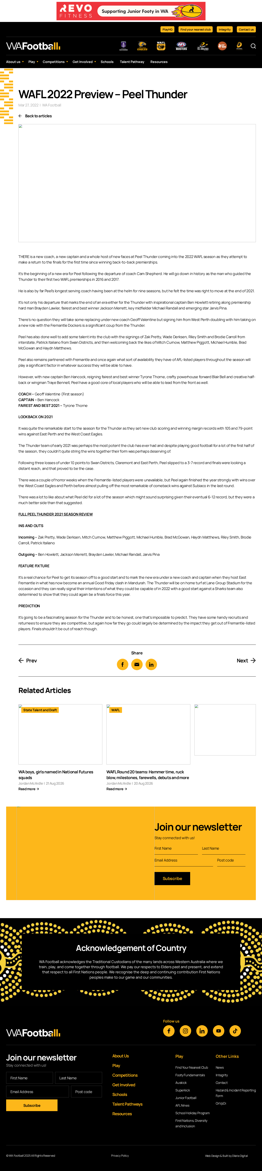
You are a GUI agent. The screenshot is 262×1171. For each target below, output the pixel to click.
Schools (107, 61)
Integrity (224, 29)
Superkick (182, 1090)
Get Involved (83, 61)
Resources (159, 61)
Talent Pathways (127, 1104)
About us (13, 61)
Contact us (246, 29)
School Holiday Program (192, 1113)
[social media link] (169, 1031)
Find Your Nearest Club (191, 1067)
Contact (222, 1082)
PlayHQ (167, 29)
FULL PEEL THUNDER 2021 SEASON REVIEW (55, 514)
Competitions (54, 61)
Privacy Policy (120, 1155)
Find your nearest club (196, 29)
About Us (120, 1056)
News (220, 1067)
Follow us (171, 1021)
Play (31, 61)
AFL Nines (182, 1105)
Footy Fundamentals (190, 1075)
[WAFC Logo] (33, 46)
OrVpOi (221, 1103)
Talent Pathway (132, 61)
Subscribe (172, 878)
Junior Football (185, 1098)
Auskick (181, 1082)
